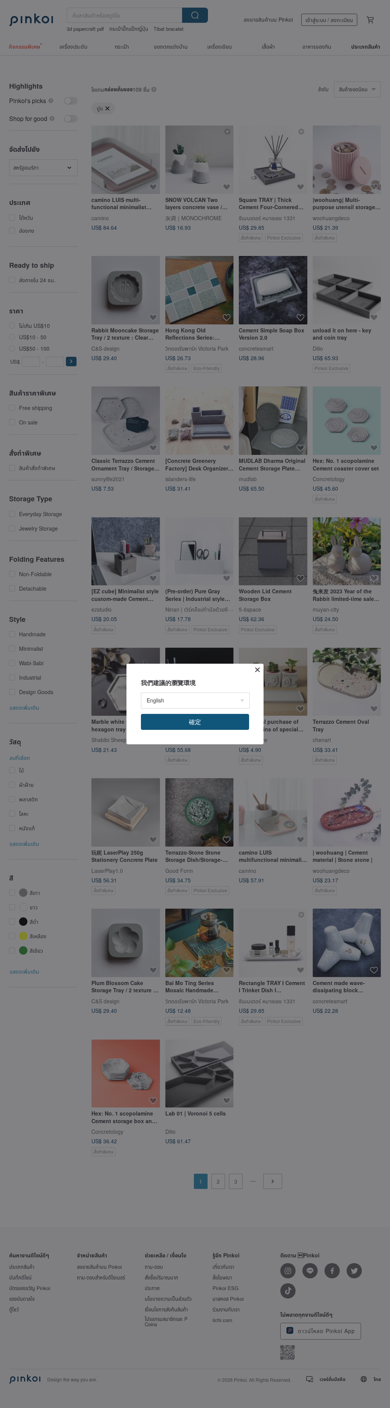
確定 (195, 721)
